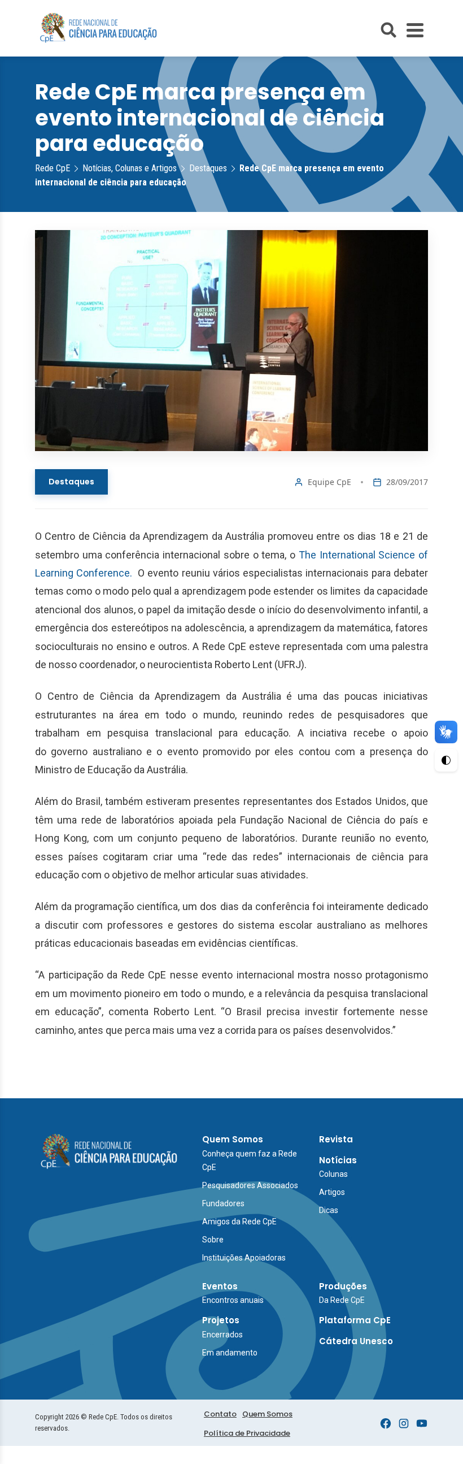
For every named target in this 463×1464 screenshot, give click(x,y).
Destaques (71, 481)
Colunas (333, 1174)
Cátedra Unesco (356, 1341)
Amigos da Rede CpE (239, 1221)
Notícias (338, 1160)
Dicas (328, 1210)
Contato (220, 1414)
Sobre (213, 1239)
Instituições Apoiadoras (244, 1257)
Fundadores (223, 1203)
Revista (336, 1139)
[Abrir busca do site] (388, 30)
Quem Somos (232, 1139)
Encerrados (222, 1334)
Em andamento (229, 1352)
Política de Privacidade (247, 1433)
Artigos (332, 1192)
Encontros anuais (233, 1300)
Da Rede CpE (342, 1300)
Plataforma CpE (355, 1320)
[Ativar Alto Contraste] (446, 760)
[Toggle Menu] (415, 30)
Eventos (220, 1286)
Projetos (220, 1320)
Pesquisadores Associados (250, 1185)
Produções (343, 1286)
